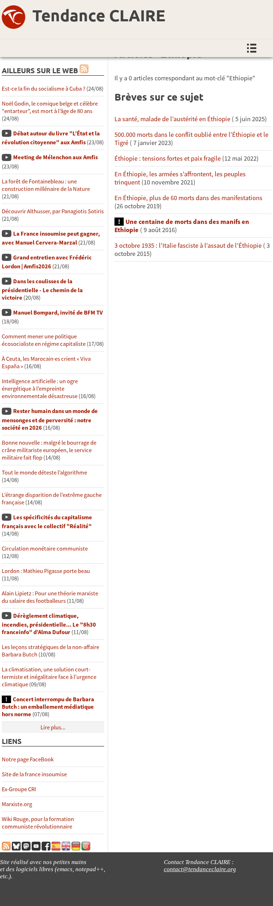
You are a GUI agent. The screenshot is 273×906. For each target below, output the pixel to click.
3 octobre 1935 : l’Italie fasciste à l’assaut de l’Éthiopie (188, 245)
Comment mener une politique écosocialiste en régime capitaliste (44, 340)
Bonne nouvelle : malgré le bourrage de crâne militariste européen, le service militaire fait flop (49, 450)
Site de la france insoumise (34, 774)
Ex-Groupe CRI (19, 789)
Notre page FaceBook (28, 759)
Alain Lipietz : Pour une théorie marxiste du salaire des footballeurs (50, 597)
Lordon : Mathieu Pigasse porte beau (46, 571)
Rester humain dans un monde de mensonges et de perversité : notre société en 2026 (50, 419)
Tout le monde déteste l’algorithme (44, 472)
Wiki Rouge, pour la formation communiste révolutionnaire (38, 822)
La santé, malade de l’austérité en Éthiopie (172, 119)
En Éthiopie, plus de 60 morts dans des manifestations (188, 198)
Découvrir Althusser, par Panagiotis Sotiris (53, 211)
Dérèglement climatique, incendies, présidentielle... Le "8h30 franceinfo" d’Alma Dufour (49, 624)
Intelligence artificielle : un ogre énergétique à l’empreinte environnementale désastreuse (40, 388)
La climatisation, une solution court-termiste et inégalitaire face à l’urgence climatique (49, 677)
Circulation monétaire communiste (45, 548)
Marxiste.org (17, 804)
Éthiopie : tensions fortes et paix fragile (167, 158)
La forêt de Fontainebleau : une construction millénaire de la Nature (46, 185)
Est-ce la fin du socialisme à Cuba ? (43, 88)
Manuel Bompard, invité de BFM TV (58, 312)
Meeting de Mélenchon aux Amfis (55, 157)
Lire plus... (53, 727)
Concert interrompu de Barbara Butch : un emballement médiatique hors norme (48, 707)
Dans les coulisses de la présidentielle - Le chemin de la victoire (42, 289)
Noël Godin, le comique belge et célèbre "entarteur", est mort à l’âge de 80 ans (50, 107)
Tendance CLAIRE (98, 15)
